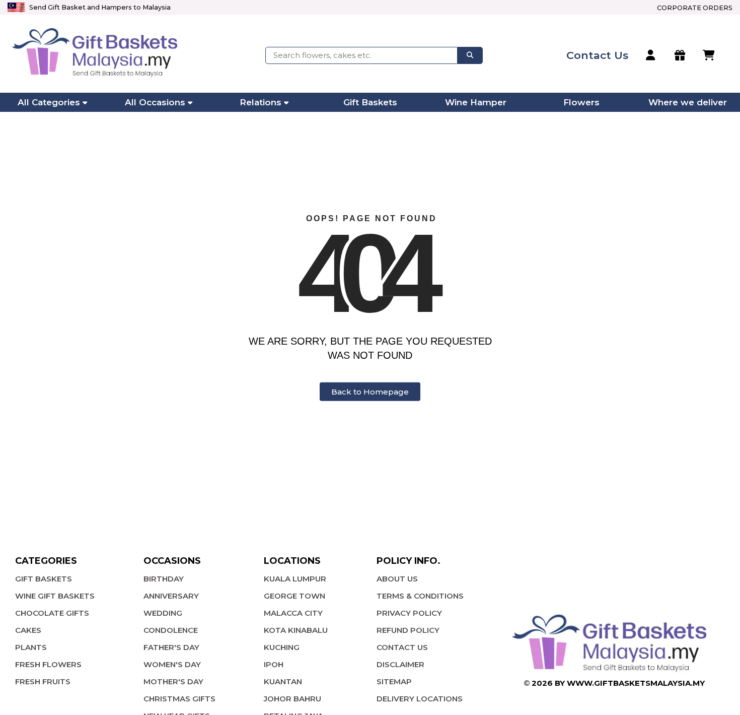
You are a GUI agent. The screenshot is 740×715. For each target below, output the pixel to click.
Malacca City (293, 613)
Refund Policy (408, 630)
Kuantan (283, 681)
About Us (397, 578)
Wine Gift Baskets (55, 596)
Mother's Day (173, 681)
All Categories (49, 102)
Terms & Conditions (420, 596)
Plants (31, 647)
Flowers (581, 102)
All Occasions (155, 102)
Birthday (163, 578)
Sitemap (394, 681)
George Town (294, 596)
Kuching (282, 647)
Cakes (28, 630)
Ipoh (273, 664)
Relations (260, 102)
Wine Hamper (475, 102)
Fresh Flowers (48, 664)
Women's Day (172, 664)
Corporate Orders (694, 8)
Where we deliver (687, 102)
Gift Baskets (370, 102)
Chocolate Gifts (52, 613)
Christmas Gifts (179, 698)
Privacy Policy (409, 613)
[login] (651, 55)
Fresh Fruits (42, 681)
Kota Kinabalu (296, 630)
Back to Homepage (370, 392)
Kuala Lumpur (295, 578)
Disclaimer (400, 664)
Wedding (162, 613)
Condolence (170, 630)
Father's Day (171, 647)
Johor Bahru (292, 698)
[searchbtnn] (470, 55)
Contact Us (402, 647)
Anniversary (171, 596)
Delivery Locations (420, 698)
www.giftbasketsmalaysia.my (636, 683)
